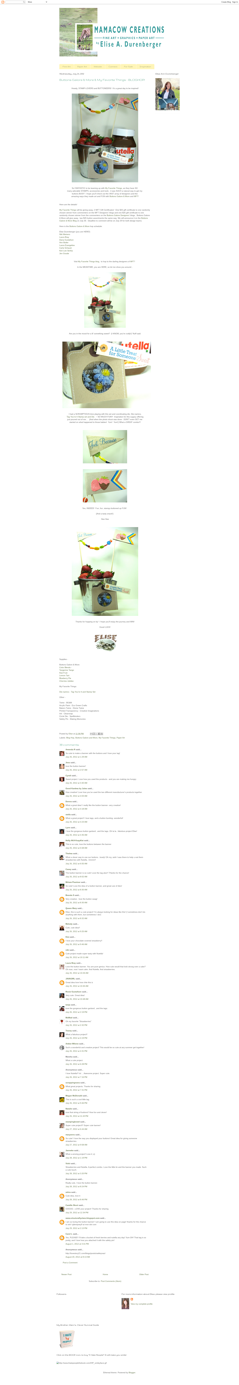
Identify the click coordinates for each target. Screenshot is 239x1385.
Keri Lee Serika (66, 251)
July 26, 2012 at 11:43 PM (77, 1116)
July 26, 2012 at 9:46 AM (76, 944)
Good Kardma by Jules (76, 788)
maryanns (70, 1135)
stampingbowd (73, 1122)
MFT (136, 196)
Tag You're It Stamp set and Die (80, 417)
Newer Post (66, 1274)
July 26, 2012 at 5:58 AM (76, 848)
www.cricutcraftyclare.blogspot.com (83, 1218)
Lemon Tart (64, 675)
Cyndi (68, 775)
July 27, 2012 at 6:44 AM (76, 1129)
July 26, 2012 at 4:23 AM (76, 822)
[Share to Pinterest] (101, 733)
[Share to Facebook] (99, 733)
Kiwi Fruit (63, 673)
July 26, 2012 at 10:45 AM (77, 986)
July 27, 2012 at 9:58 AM (76, 1145)
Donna (69, 801)
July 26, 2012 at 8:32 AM (76, 918)
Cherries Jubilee (66, 681)
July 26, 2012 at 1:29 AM (76, 757)
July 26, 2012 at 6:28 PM (76, 1064)
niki (67, 950)
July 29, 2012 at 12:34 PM (77, 1212)
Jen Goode (64, 253)
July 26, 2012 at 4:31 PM (76, 1051)
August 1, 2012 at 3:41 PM (77, 1244)
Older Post (144, 1274)
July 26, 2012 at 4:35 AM (76, 835)
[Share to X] (96, 733)
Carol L (69, 1234)
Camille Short (72, 1205)
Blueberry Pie (65, 678)
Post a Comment (70, 1262)
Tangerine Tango (66, 670)
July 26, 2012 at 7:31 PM (76, 1090)
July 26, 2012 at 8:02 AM (76, 877)
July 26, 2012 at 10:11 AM (77, 957)
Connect (113, 66)
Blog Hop (70, 738)
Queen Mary (71, 908)
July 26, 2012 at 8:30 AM (76, 890)
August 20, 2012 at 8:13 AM (78, 1257)
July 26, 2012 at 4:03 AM (76, 796)
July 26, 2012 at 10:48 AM (77, 999)
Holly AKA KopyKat (75, 840)
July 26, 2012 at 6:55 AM (76, 863)
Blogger (132, 1372)
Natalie (69, 1109)
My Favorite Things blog (88, 261)
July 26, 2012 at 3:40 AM (76, 783)
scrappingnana (73, 1083)
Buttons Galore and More (86, 738)
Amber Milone (72, 1044)
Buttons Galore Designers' (118, 215)
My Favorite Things (113, 188)
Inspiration (145, 66)
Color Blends (65, 667)
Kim (67, 937)
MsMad (69, 1017)
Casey (68, 869)
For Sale (128, 66)
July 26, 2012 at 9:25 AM (76, 931)
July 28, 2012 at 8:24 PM (76, 1186)
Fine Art (67, 66)
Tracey (69, 1031)
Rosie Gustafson (73, 992)
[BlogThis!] (94, 733)
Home (105, 1274)
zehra (68, 1192)
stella (68, 814)
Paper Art (82, 66)
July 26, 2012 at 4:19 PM (76, 1038)
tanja (68, 1005)
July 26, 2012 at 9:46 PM (76, 1103)
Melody (69, 924)
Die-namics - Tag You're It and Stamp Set (77, 692)
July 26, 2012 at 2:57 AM (76, 770)
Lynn (68, 827)
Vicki (68, 1163)
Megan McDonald (74, 1096)
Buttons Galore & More (120, 196)
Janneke (70, 1150)
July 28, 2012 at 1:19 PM (76, 1158)
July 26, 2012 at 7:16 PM (76, 1077)
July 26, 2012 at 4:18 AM (76, 809)
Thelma (69, 853)
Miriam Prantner (73, 882)
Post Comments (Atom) (111, 1281)
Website (98, 66)
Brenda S (70, 895)
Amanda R (70, 749)
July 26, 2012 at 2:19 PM (76, 1012)
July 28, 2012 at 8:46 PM (76, 1199)
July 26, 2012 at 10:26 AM (77, 973)
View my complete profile (142, 1304)
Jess (68, 762)
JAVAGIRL (70, 979)
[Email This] (91, 733)
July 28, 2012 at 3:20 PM (76, 1173)
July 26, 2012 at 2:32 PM (76, 1025)
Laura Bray (71, 963)
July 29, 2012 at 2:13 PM (76, 1228)
